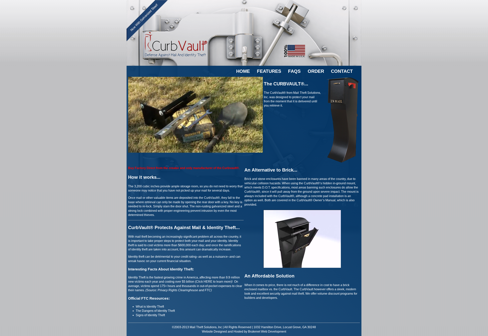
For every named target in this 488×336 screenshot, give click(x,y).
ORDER (316, 71)
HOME (243, 71)
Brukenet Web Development (267, 331)
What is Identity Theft (150, 306)
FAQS (294, 71)
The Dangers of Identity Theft (155, 310)
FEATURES (269, 71)
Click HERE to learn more (213, 281)
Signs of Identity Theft (150, 315)
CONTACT (342, 71)
